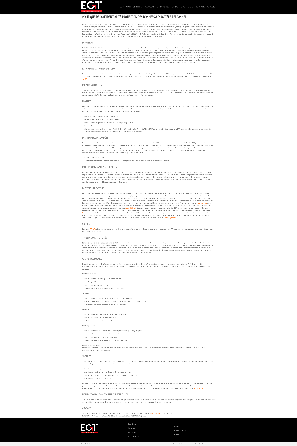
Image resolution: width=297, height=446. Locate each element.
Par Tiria (169, 444)
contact (176, 426)
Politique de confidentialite (188, 444)
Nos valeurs (132, 432)
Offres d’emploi (133, 436)
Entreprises (132, 428)
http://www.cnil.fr (88, 213)
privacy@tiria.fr (201, 203)
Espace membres (180, 430)
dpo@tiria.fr (86, 79)
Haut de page (214, 444)
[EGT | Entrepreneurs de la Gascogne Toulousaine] (91, 6)
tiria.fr (161, 243)
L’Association (132, 424)
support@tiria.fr (130, 208)
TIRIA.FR (93, 229)
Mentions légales (205, 444)
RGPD (175, 444)
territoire (177, 434)
